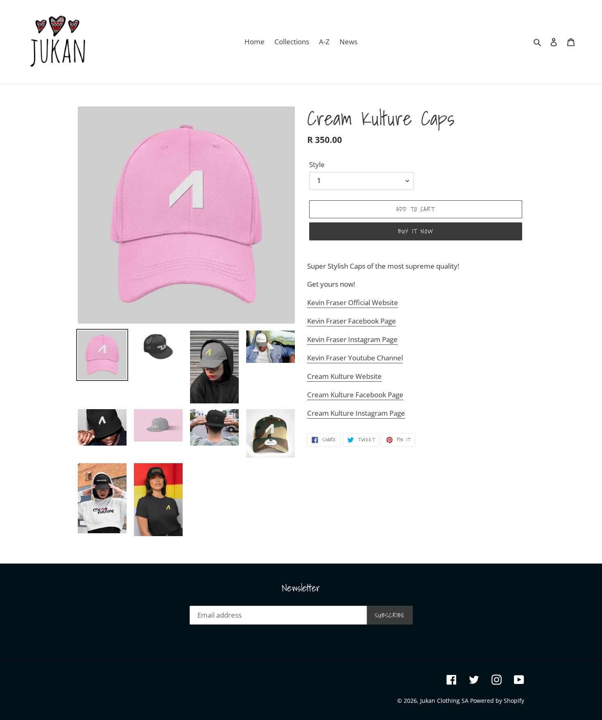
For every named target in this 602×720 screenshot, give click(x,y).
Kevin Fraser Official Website (352, 302)
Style (317, 164)
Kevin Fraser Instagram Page (352, 339)
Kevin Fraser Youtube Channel (355, 357)
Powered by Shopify (497, 700)
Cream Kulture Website (344, 376)
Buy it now (415, 231)
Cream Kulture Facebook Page (355, 394)
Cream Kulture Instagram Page (356, 413)
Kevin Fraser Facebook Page (351, 321)
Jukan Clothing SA (445, 700)
